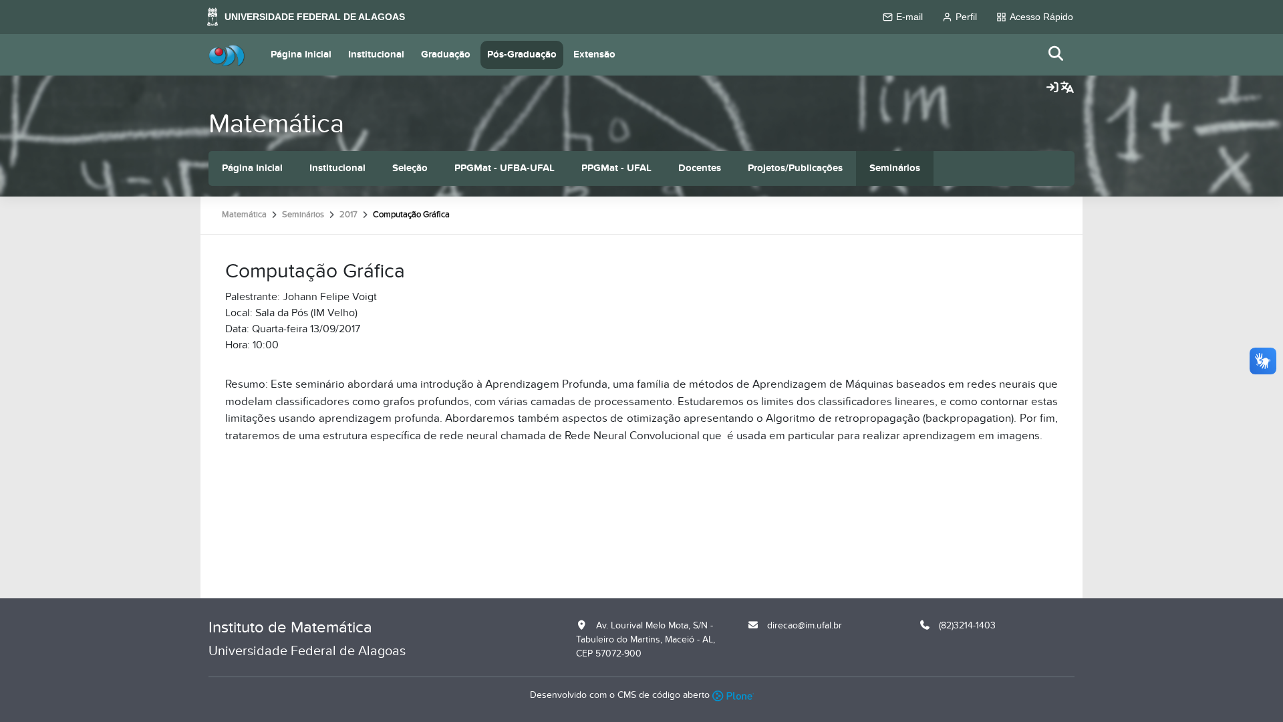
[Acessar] (1052, 88)
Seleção (410, 168)
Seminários (894, 168)
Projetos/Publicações (795, 168)
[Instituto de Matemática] (226, 54)
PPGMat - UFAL (616, 168)
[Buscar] (1056, 54)
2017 (348, 214)
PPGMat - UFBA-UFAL (504, 168)
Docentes (699, 168)
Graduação (445, 54)
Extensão (594, 54)
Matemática (276, 124)
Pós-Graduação (522, 54)
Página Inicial (301, 54)
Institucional (376, 54)
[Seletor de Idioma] (1067, 88)
